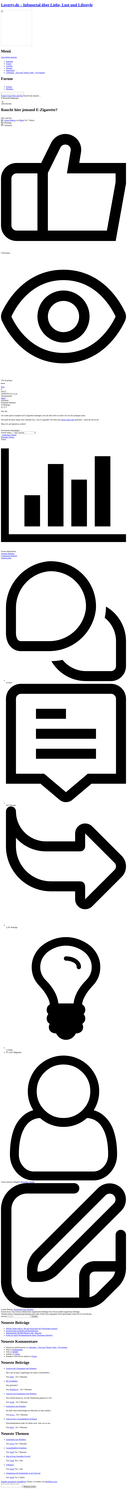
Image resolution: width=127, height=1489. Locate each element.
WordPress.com (51, 1482)
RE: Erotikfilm (11, 1381)
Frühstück (10, 1465)
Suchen (4, 1316)
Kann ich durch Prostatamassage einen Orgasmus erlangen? (29, 1335)
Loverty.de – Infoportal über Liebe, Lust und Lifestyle (47, 5)
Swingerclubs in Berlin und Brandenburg (22, 1331)
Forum (8, 64)
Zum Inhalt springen (9, 57)
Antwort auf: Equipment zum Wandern (21, 1368)
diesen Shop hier (67, 420)
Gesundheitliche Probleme (16, 1448)
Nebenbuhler (18, 1350)
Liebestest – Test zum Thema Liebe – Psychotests (25, 73)
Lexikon (9, 66)
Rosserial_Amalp (27, 1182)
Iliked (21, 120)
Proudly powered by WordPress (13, 1482)
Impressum (10, 70)
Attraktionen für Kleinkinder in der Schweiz (23, 1473)
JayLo (12, 1415)
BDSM (15, 1352)
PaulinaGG (14, 1389)
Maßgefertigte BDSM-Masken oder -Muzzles (24, 1333)
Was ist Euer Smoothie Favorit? (18, 1456)
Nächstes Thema (8, 437)
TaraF (12, 1402)
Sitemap (9, 68)
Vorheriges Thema (8, 435)
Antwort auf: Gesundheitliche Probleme (21, 1419)
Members (9, 89)
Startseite (9, 61)
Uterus (17, 1354)
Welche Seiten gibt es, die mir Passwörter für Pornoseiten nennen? (32, 1329)
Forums (9, 87)
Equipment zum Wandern (24, 1309)
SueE (12, 1377)
